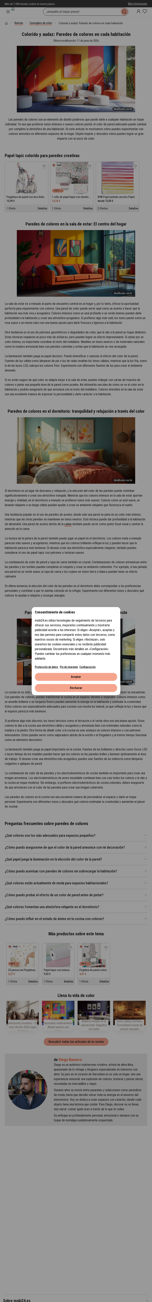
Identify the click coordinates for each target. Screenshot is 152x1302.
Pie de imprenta (69, 667)
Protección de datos (46, 667)
